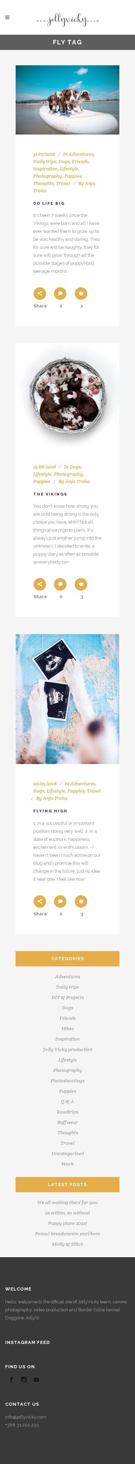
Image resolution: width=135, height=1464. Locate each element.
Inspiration (45, 169)
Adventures (81, 154)
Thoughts (43, 183)
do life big (49, 203)
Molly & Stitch (67, 1244)
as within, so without (67, 1213)
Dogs (64, 161)
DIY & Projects (68, 997)
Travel (63, 183)
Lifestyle (69, 169)
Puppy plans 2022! (67, 1223)
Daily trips (44, 161)
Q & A (67, 1101)
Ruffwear (67, 1122)
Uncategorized (68, 1153)
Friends (80, 161)
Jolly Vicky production (67, 1049)
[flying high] (67, 699)
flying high (50, 811)
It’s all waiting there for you (67, 1202)
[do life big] (67, 100)
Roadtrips (67, 1112)
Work (67, 1164)
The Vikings (50, 494)
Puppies (72, 176)
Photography (47, 176)
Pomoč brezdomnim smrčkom (67, 1233)
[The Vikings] (67, 395)
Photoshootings (67, 1080)
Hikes (68, 1028)
